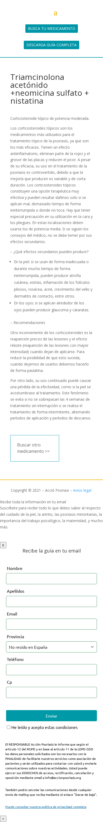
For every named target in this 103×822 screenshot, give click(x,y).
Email (12, 613)
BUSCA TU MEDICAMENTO (51, 28)
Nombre (14, 568)
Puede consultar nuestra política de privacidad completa (45, 807)
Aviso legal (82, 490)
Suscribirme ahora (20, 539)
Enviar (51, 715)
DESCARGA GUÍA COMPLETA (51, 44)
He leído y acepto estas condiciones (44, 727)
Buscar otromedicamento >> (33, 448)
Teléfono (15, 659)
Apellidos (15, 590)
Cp (9, 681)
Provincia (15, 636)
